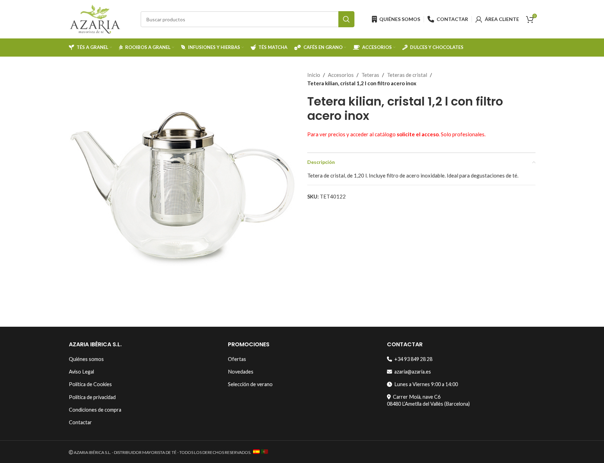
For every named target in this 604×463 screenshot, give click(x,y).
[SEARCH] (346, 19)
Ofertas (237, 359)
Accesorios (341, 75)
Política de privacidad (92, 397)
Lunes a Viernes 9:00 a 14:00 (425, 384)
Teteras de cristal (407, 75)
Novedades (240, 372)
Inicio (313, 75)
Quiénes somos (86, 359)
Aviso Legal (81, 372)
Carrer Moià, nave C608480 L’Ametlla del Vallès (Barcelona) (428, 400)
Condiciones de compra (95, 410)
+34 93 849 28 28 (412, 359)
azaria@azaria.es (411, 372)
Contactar (80, 422)
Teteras (370, 75)
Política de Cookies (90, 384)
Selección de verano (250, 384)
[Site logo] (95, 18)
